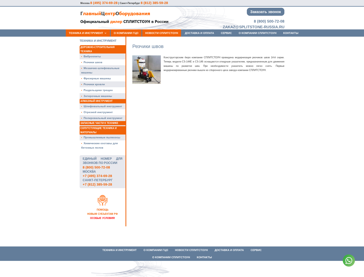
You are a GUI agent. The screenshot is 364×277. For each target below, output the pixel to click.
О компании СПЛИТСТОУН (257, 33)
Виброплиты (92, 56)
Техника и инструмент (86, 33)
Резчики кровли (94, 84)
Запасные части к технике (99, 123)
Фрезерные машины (97, 78)
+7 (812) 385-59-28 (97, 184)
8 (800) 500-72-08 (269, 21)
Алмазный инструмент (96, 101)
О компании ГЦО (126, 33)
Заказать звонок (265, 12)
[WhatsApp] (349, 261)
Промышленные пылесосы (102, 137)
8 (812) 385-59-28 (154, 3)
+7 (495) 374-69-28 (97, 176)
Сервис (226, 33)
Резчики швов (93, 62)
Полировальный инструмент (103, 118)
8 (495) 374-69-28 (104, 3)
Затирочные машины (98, 96)
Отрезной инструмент (98, 112)
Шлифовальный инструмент (103, 106)
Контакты (290, 33)
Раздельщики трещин (98, 90)
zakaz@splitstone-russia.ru (253, 27)
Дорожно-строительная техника (97, 49)
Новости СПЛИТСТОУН (161, 33)
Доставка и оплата (199, 33)
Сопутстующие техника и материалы (98, 130)
